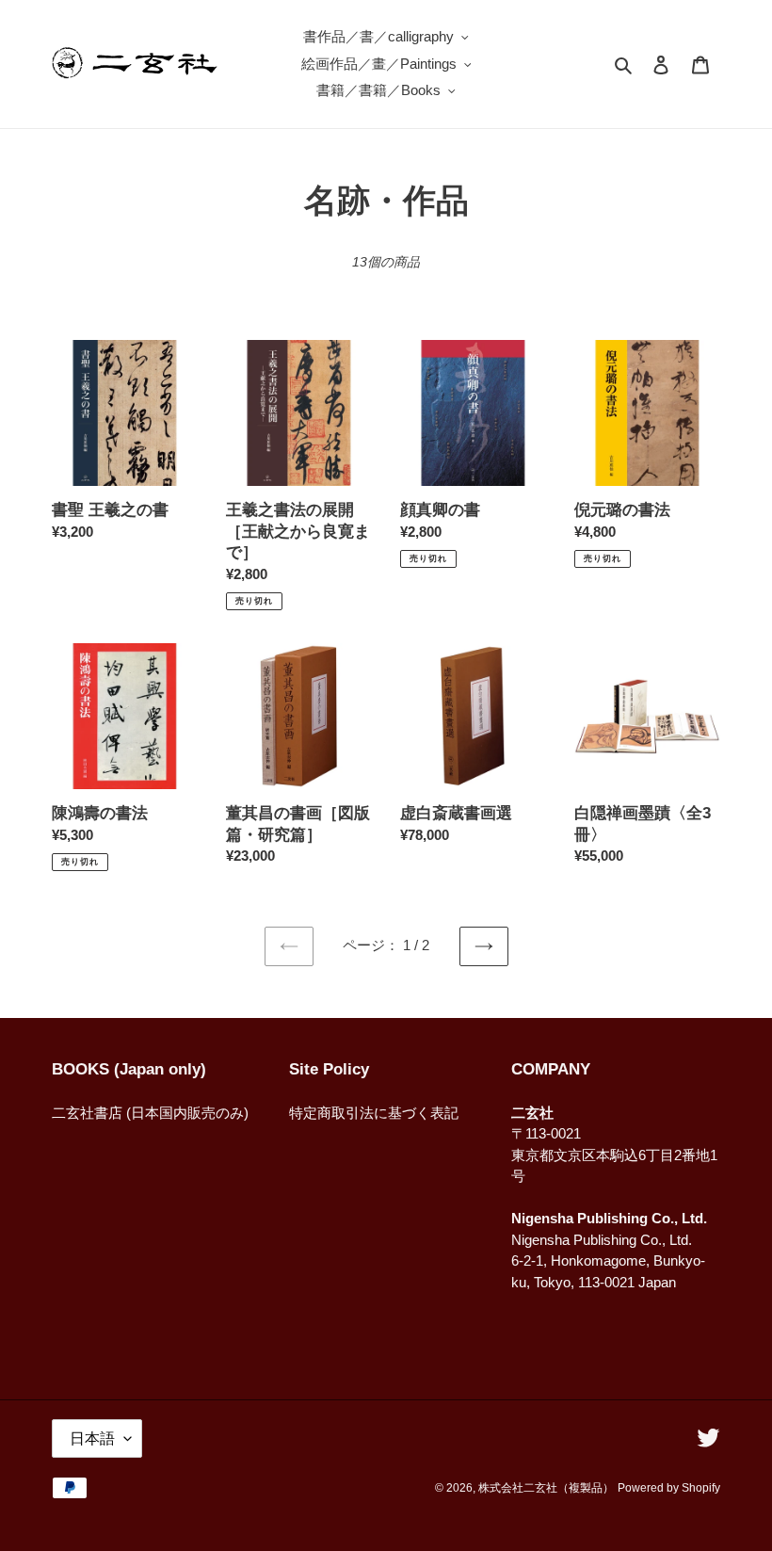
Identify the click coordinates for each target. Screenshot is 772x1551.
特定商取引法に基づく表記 (373, 1113)
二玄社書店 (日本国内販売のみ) (150, 1113)
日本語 (92, 1438)
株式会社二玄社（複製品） (546, 1487)
